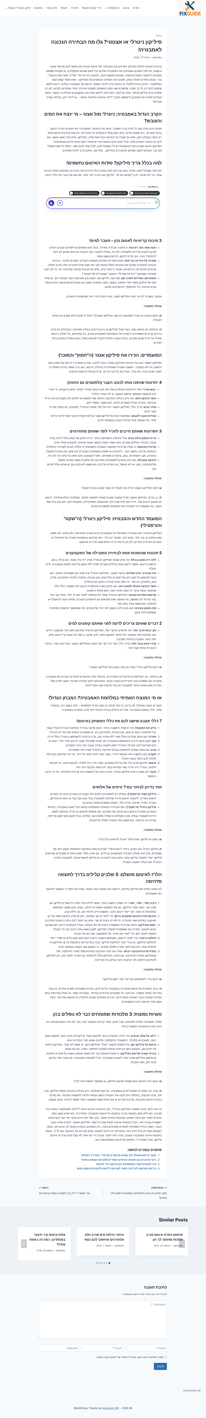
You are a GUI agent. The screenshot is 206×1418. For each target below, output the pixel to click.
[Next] (24, 1243)
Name (161, 1348)
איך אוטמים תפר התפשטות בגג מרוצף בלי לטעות (126, 1164)
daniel (155, 57)
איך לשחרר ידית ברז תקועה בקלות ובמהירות (64, 1190)
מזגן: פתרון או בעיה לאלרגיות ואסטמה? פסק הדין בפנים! (139, 1192)
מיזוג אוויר (51, 8)
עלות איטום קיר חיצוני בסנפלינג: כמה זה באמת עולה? (47, 1239)
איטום (126, 8)
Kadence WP (111, 1408)
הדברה (75, 8)
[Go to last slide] (182, 1243)
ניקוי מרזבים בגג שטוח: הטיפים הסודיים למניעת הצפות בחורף (118, 1159)
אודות (136, 8)
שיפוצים (38, 8)
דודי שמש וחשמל (91, 8)
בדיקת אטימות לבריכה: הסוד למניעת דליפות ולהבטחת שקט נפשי (116, 1168)
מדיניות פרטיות (192, 1390)
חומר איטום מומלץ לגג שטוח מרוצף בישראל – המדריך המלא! (118, 1155)
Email (117, 1348)
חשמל (63, 8)
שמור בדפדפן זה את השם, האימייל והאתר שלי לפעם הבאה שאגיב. (129, 1357)
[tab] (109, 1263)
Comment (158, 1304)
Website (72, 1348)
